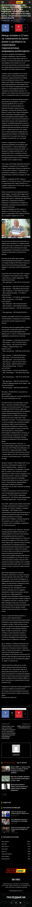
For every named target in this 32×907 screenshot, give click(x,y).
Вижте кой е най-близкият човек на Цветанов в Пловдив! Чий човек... (20, 829)
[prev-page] (3, 794)
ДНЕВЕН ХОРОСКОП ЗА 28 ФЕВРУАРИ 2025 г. (23, 727)
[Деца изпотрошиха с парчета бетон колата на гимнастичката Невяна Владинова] (6, 786)
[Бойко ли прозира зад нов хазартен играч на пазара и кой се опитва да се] (6, 814)
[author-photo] (16, 752)
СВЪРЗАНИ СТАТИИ (9, 763)
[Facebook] (11, 903)
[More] (25, 28)
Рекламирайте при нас (16, 890)
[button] (2, 2)
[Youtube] (20, 903)
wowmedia (16, 755)
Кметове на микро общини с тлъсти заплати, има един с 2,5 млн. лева (20, 778)
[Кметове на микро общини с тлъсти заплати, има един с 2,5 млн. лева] (6, 778)
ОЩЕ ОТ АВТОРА (22, 763)
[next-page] (5, 794)
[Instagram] (16, 902)
